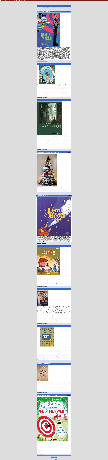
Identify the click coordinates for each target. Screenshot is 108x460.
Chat (18, 0)
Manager (25, 0)
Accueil (2, 0)
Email (20, 0)
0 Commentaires (39, 97)
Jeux (22, 0)
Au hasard (11, 0)
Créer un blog (4, 0)
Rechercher (14, 0)
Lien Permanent (44, 97)
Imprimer (8, 0)
